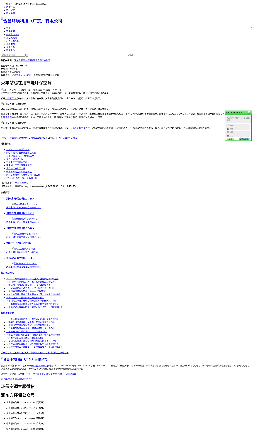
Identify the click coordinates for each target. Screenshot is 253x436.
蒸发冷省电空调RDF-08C (20, 257)
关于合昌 (10, 47)
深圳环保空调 (35, 60)
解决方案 (39, 353)
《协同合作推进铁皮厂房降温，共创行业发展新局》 (30, 282)
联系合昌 (10, 50)
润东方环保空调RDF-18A (20, 198)
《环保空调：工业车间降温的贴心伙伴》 (25, 298)
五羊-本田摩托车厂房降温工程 (20, 156)
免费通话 (245, 139)
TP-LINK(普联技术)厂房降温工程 (21, 178)
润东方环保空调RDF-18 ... (23, 207)
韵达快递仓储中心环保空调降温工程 (23, 175)
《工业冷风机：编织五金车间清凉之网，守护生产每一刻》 (33, 294)
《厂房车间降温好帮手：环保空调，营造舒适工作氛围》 (32, 279)
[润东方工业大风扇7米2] (23, 249)
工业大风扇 (11, 38)
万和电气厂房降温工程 (16, 162)
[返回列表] (6, 90)
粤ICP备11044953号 (39, 366)
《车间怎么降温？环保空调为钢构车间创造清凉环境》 (31, 301)
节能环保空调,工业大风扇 (38, 374)
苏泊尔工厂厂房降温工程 (18, 149)
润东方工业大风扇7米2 (18, 243)
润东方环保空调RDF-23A (20, 213)
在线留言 (10, 10)
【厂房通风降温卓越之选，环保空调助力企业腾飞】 (30, 288)
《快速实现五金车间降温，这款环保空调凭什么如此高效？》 (34, 307)
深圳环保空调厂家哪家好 (68, 138)
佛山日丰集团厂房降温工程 (19, 172)
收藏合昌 (10, 7)
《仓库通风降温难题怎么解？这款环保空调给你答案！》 (32, 304)
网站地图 (10, 13)
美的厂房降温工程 (14, 159)
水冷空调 (22, 353)
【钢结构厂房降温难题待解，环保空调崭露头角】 (29, 285)
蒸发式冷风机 (56, 374)
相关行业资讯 (7, 273)
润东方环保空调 (21, 60)
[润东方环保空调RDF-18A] (24, 204)
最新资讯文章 (7, 313)
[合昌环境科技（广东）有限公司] (31, 21)
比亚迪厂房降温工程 (15, 168)
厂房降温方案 (12, 41)
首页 (8, 28)
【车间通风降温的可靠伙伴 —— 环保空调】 (26, 291)
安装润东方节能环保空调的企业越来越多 (28, 138)
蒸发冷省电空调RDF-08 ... (23, 267)
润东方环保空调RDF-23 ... (23, 222)
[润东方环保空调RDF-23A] (24, 219)
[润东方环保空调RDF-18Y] (24, 234)
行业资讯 (27, 75)
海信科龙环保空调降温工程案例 (21, 153)
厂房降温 (46, 60)
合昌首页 (16, 75)
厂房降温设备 (70, 374)
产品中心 (30, 353)
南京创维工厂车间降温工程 (19, 165)
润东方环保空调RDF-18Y (20, 228)
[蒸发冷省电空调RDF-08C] (24, 263)
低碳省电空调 (12, 34)
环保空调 (10, 31)
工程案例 (10, 44)
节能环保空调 (11, 98)
